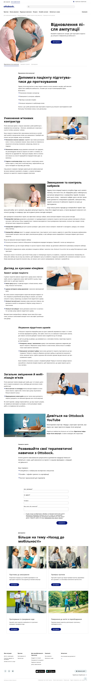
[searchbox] (51, 6)
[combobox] (79, 1)
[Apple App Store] (40, 671)
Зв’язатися (64, 653)
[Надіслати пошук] (28, 6)
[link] (6, 12)
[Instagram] (9, 671)
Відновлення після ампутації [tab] (11, 64)
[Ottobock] (9, 7)
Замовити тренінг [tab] (25, 64)
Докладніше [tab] (34, 64)
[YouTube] (12, 671)
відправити (62, 522)
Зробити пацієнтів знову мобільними (34, 15)
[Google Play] (50, 671)
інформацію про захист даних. (54, 518)
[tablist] (45, 64)
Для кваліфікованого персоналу (10, 15)
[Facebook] (5, 671)
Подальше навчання (22, 15)
